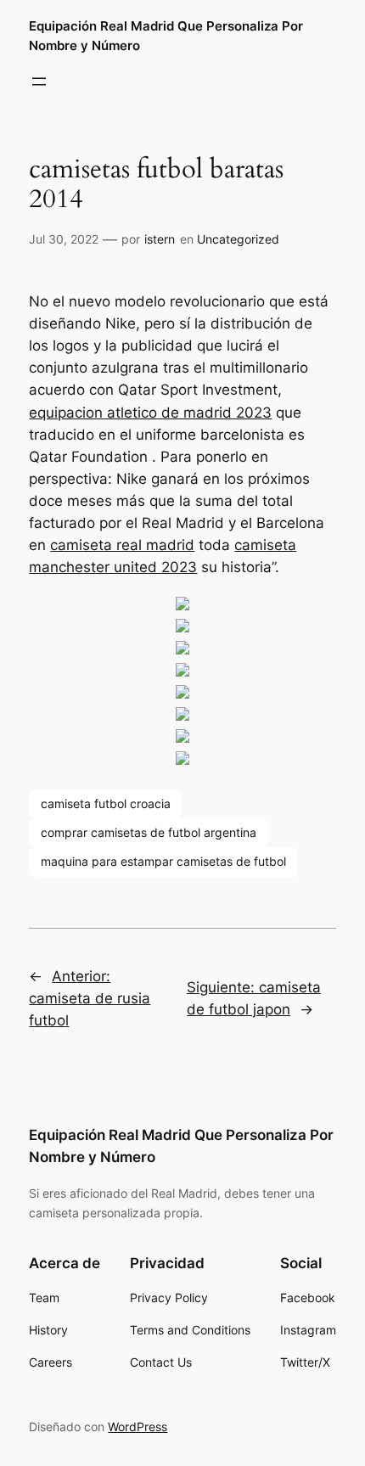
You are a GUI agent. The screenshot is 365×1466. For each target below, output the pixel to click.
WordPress (137, 1426)
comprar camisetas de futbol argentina (148, 832)
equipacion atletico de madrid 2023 (150, 412)
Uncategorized (238, 239)
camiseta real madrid (122, 544)
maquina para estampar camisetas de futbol (163, 861)
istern (159, 239)
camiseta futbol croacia (106, 803)
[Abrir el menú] (39, 81)
